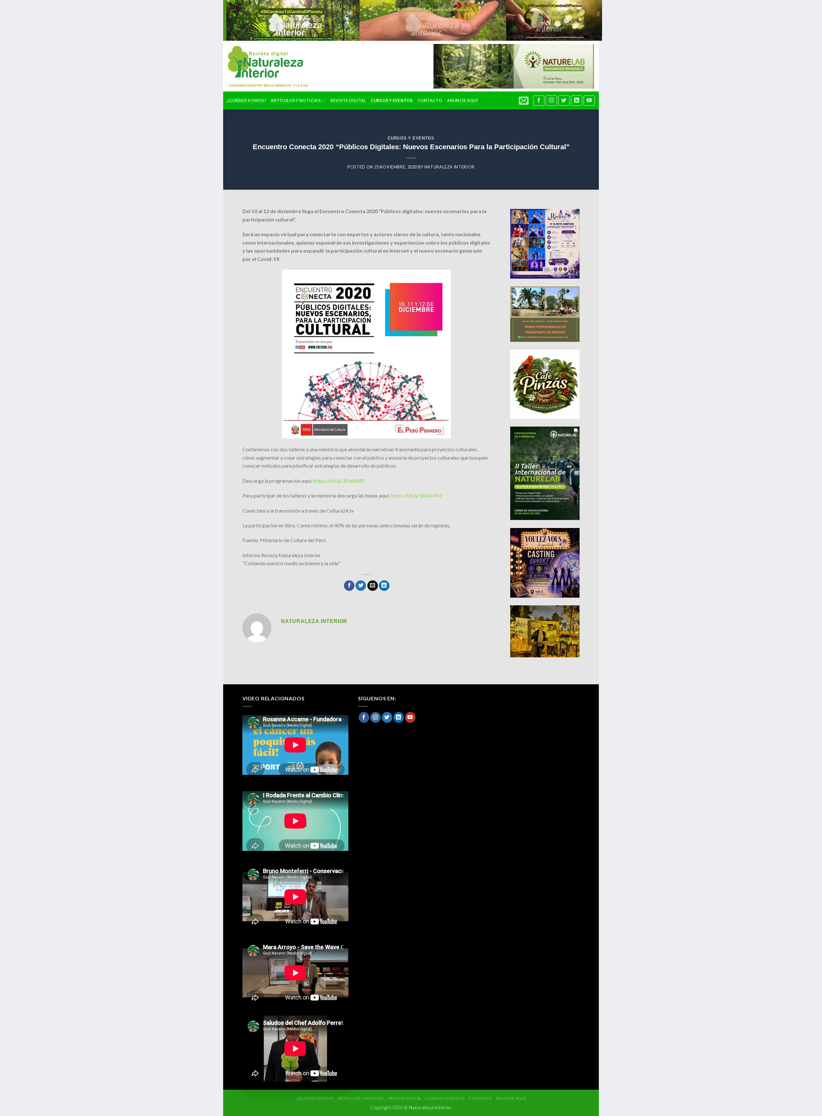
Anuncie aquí (462, 100)
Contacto (429, 100)
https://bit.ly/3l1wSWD (339, 481)
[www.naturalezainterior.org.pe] (263, 66)
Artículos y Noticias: (296, 100)
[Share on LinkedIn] (384, 585)
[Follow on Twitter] (564, 100)
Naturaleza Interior (449, 166)
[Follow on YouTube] (589, 100)
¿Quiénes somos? (246, 100)
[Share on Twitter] (360, 585)
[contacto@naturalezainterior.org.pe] (524, 100)
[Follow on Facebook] (539, 100)
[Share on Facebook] (349, 585)
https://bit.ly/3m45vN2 (416, 495)
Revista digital (348, 100)
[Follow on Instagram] (551, 100)
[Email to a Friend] (372, 585)
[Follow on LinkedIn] (576, 100)
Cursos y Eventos (392, 100)
